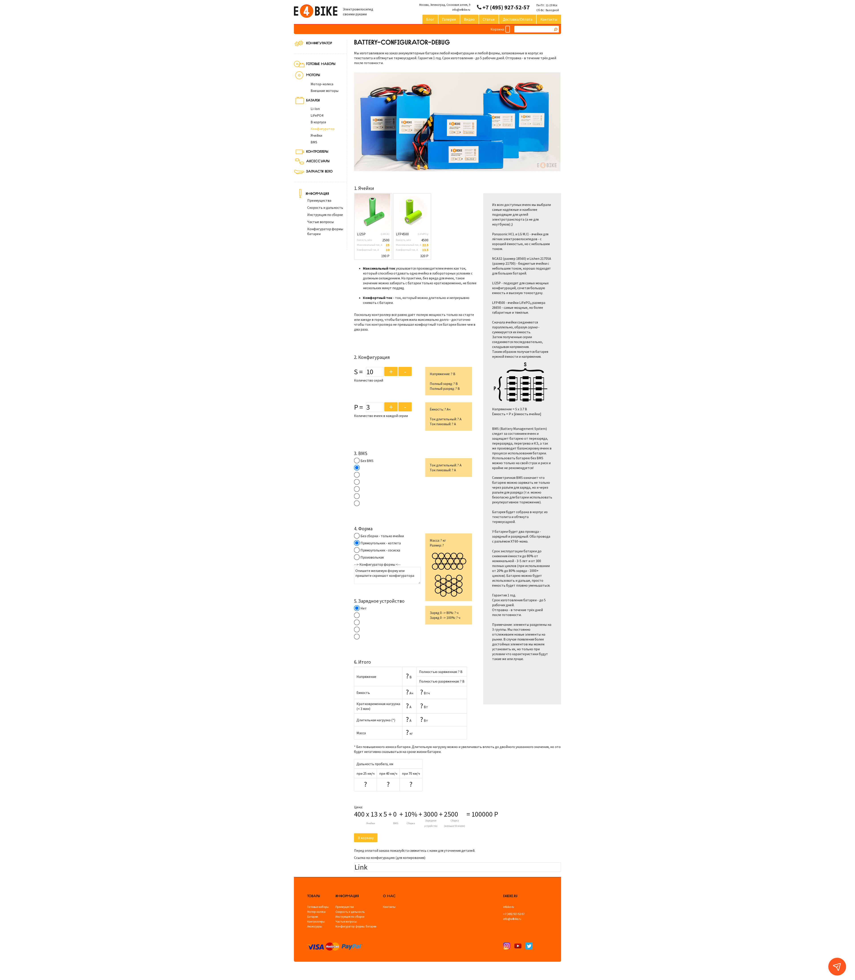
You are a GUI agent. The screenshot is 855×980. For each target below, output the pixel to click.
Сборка (411, 823)
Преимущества (319, 200)
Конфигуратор (319, 42)
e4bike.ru (508, 907)
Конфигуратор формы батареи (356, 926)
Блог (430, 19)
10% (410, 814)
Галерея (449, 19)
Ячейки (316, 135)
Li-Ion (315, 108)
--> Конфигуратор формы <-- (377, 564)
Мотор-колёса (316, 912)
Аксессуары (314, 926)
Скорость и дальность (325, 207)
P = (358, 407)
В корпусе (318, 122)
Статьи (489, 19)
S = (358, 371)
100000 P (484, 814)
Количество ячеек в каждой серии (381, 415)
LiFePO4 (317, 115)
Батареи (312, 917)
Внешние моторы (324, 90)
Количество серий (368, 380)
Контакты (548, 19)
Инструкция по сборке (325, 214)
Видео (469, 19)
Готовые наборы (318, 907)
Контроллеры (316, 921)
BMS (314, 142)
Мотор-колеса (322, 84)
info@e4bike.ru (461, 10)
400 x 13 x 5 (370, 814)
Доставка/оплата (517, 19)
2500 (451, 814)
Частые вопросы (320, 222)
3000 (430, 814)
